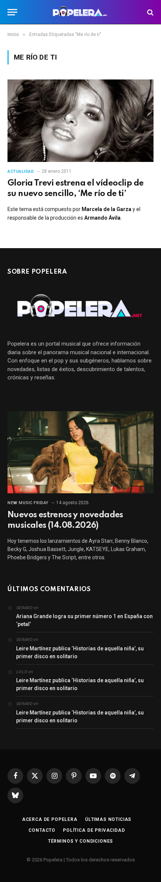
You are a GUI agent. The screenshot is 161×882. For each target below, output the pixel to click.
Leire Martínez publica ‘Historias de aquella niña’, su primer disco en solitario (80, 652)
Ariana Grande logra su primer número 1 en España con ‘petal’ (84, 620)
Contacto (41, 830)
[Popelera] (80, 12)
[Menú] (12, 12)
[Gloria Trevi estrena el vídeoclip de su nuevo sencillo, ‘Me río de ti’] (80, 120)
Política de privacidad (94, 830)
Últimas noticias (108, 819)
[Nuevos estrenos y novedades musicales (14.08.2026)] (80, 452)
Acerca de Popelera (50, 819)
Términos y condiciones (80, 841)
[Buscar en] (150, 12)
